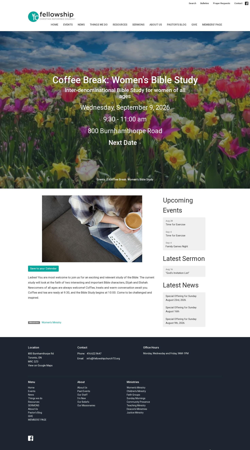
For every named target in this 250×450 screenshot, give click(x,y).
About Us (155, 24)
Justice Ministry (135, 412)
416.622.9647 (94, 353)
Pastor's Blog (176, 24)
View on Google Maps (40, 365)
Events (68, 24)
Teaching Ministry (136, 405)
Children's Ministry (136, 391)
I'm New (81, 398)
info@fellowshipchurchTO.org (103, 358)
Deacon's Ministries (137, 409)
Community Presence (138, 402)
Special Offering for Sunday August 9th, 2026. (181, 321)
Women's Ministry (51, 322)
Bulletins (204, 3)
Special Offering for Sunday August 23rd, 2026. (181, 298)
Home (54, 24)
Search (192, 3)
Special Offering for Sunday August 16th (181, 309)
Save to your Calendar (43, 268)
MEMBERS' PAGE (212, 24)
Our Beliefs (83, 402)
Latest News (181, 285)
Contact (238, 3)
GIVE (194, 24)
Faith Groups (133, 394)
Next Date (123, 142)
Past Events (83, 391)
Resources (120, 24)
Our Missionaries (86, 405)
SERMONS (138, 24)
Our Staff (82, 394)
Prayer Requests (221, 3)
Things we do (99, 24)
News (81, 24)
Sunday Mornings (136, 398)
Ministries (133, 382)
